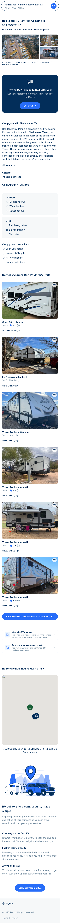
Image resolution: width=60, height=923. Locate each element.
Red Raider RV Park (10, 64)
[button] (36, 716)
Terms (5, 918)
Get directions (30, 752)
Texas (33, 62)
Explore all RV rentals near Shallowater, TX (30, 616)
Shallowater (45, 62)
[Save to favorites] (54, 285)
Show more (9, 165)
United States (20, 62)
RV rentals (6, 62)
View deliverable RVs (30, 888)
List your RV (30, 105)
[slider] (12, 325)
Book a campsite (13, 177)
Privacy (14, 918)
